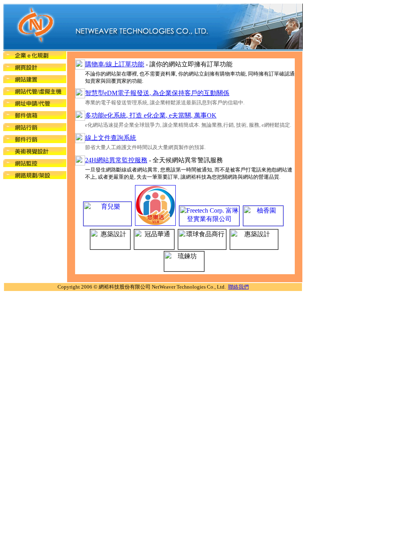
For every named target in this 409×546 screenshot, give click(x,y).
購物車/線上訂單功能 (114, 64)
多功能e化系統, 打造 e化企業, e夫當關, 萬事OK (150, 115)
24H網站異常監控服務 (116, 160)
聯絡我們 (238, 287)
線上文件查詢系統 (110, 137)
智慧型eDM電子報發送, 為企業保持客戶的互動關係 (157, 93)
